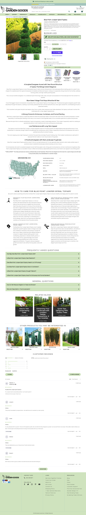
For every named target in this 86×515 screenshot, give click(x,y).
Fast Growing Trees (73, 492)
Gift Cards (49, 484)
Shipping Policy (50, 488)
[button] (62, 30)
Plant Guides (71, 484)
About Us (48, 482)
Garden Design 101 (72, 490)
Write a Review (76, 375)
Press (68, 482)
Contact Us (49, 486)
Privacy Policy (50, 495)
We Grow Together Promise (53, 478)
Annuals (32, 14)
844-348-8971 (80, 8)
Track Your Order (51, 480)
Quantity (46, 46)
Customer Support (72, 486)
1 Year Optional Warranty (53, 490)
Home (7, 16)
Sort (70, 379)
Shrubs (14, 14)
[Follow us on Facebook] (24, 484)
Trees (7, 14)
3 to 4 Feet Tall (55, 44)
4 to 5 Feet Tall (63, 44)
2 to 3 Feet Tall (47, 44)
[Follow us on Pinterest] (35, 484)
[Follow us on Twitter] (28, 484)
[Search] (69, 11)
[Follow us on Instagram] (32, 484)
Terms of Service (51, 492)
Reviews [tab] (8, 371)
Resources (77, 14)
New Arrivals (61, 14)
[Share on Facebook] (48, 65)
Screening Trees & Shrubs (74, 495)
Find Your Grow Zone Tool (74, 488)
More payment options (57, 55)
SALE (69, 14)
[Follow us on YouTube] (39, 484)
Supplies (51, 14)
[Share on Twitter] (50, 65)
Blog (68, 478)
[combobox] (50, 11)
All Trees (11, 16)
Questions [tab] (14, 371)
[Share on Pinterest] (51, 65)
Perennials (23, 14)
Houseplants (42, 14)
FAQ (68, 480)
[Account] (75, 11)
